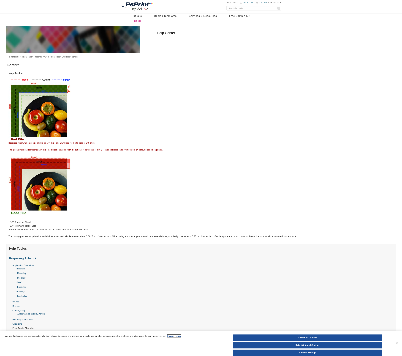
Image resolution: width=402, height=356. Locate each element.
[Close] (397, 343)
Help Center (27, 57)
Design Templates (165, 16)
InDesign (21, 291)
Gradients (17, 324)
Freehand (21, 269)
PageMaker (22, 296)
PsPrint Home (13, 57)
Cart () (263, 2)
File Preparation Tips (22, 319)
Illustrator (21, 287)
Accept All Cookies (307, 338)
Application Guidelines (23, 265)
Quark (20, 282)
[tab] (202, 258)
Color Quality (18, 310)
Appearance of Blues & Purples (31, 314)
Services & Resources (203, 16)
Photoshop (21, 273)
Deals (137, 20)
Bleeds (15, 301)
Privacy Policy (174, 336)
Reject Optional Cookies (307, 345)
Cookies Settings (307, 352)
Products (136, 16)
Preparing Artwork (41, 57)
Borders (16, 306)
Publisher (21, 278)
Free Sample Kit (239, 16)
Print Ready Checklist (60, 57)
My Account (249, 2)
